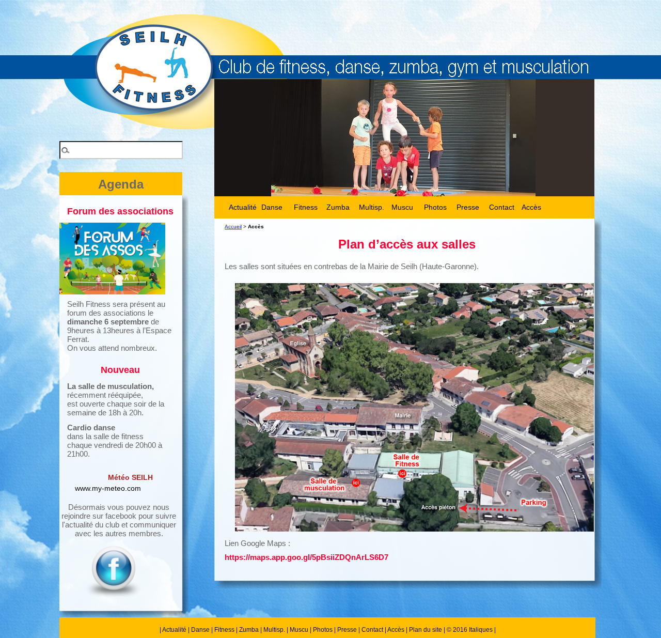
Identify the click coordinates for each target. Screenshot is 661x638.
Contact (372, 629)
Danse (200, 629)
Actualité (174, 629)
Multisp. (274, 629)
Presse (347, 629)
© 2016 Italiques (470, 629)
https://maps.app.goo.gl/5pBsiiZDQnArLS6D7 (306, 557)
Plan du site (425, 629)
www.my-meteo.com (108, 488)
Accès (531, 207)
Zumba (249, 629)
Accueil (233, 226)
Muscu (299, 629)
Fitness (224, 629)
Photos (323, 629)
